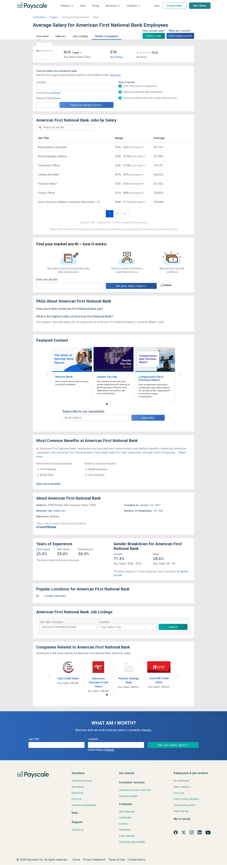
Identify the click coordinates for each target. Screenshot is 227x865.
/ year (75, 52)
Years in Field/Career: (48, 98)
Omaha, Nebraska (56, 596)
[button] (42, 36)
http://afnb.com (56, 510)
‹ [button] (47, 374)
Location (104, 622)
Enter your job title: (47, 279)
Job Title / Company (51, 622)
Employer (54, 17)
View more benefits (48, 483)
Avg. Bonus (116, 57)
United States (39, 17)
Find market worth (180, 36)
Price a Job (154, 36)
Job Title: (33, 739)
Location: (41, 82)
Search (173, 627)
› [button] (179, 374)
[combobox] (75, 87)
